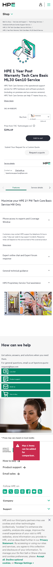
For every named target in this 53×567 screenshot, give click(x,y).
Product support (15, 379)
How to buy (13, 394)
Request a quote (37, 152)
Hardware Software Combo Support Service (16, 24)
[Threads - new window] (22, 491)
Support (7, 509)
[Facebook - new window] (28, 491)
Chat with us (19, 170)
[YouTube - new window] (34, 491)
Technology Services (35, 22)
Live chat (12, 371)
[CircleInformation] (34, 126)
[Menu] (48, 4)
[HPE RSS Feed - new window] (40, 491)
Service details (9, 163)
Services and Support (20, 22)
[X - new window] (11, 491)
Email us (12, 386)
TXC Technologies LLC (22, 125)
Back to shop (7, 22)
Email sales (9, 473)
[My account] (40, 4)
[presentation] (50, 187)
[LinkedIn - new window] (5, 491)
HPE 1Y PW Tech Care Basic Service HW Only (17, 27)
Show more (8, 100)
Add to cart (38, 138)
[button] (49, 520)
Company (8, 500)
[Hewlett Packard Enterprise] (9, 4)
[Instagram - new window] (16, 491)
